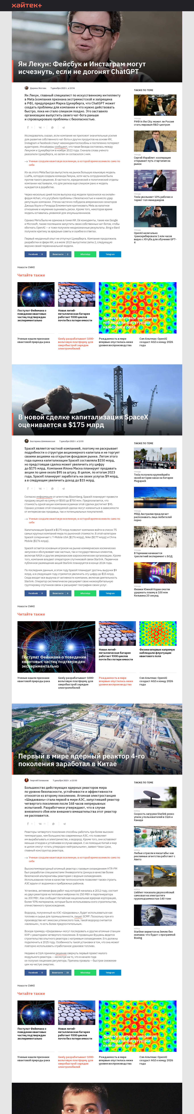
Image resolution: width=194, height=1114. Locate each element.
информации (44, 496)
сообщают (61, 146)
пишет (78, 916)
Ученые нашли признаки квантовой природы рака (33, 340)
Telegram (110, 254)
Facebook (36, 254)
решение (61, 953)
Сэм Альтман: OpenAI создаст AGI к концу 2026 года (156, 342)
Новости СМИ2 (26, 267)
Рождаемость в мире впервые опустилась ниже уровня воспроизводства (116, 342)
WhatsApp (85, 254)
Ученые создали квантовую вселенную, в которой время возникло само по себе (74, 163)
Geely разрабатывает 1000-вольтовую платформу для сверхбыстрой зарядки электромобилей (76, 343)
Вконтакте (60, 254)
